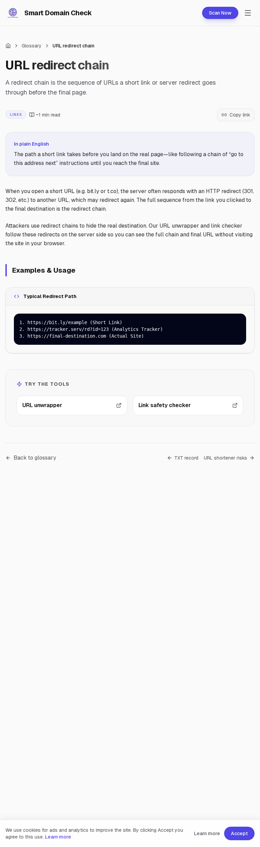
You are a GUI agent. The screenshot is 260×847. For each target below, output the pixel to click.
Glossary (32, 46)
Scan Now (220, 13)
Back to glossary (35, 457)
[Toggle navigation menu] (248, 13)
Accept (239, 833)
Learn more (58, 837)
